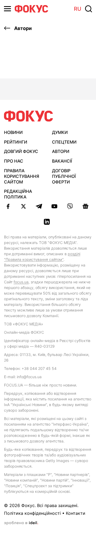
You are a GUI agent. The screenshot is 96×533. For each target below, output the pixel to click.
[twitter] (23, 206)
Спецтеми (64, 142)
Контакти (75, 513)
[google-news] (85, 206)
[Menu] (7, 8)
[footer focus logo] (28, 116)
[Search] (88, 8)
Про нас (13, 161)
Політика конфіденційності (32, 513)
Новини (13, 132)
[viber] (69, 206)
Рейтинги (15, 142)
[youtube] (54, 206)
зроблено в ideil (21, 523)
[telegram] (39, 206)
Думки (60, 132)
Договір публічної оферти (64, 176)
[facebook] (8, 206)
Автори (22, 28)
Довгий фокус (21, 151)
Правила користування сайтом (21, 176)
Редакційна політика (18, 194)
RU (77, 9)
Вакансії (62, 161)
